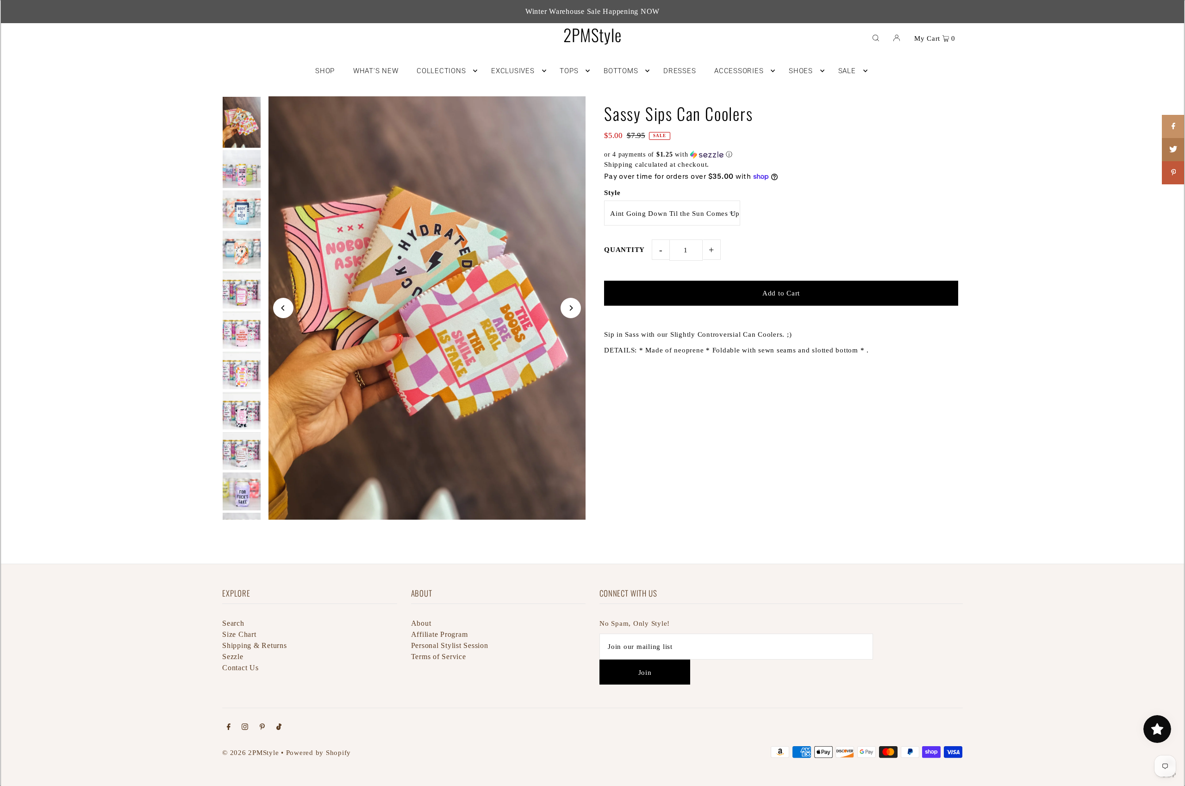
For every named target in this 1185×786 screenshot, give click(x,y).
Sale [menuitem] (847, 71)
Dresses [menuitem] (679, 71)
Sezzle (232, 656)
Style (612, 192)
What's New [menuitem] (376, 71)
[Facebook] (229, 727)
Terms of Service (438, 656)
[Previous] (283, 308)
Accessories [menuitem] (738, 71)
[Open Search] (876, 37)
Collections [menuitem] (441, 71)
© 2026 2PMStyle (250, 752)
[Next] (571, 308)
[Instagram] (245, 727)
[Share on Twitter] (1173, 149)
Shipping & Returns (254, 645)
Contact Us (240, 668)
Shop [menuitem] (325, 71)
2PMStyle (592, 34)
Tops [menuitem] (569, 71)
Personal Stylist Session (449, 645)
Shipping (618, 164)
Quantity (624, 249)
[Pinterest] (262, 727)
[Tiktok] (278, 727)
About (421, 623)
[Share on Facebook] (1173, 126)
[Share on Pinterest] (1173, 172)
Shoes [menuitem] (801, 71)
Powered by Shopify (318, 752)
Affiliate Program (439, 634)
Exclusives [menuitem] (513, 71)
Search (233, 623)
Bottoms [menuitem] (621, 71)
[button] (781, 155)
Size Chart (239, 634)
